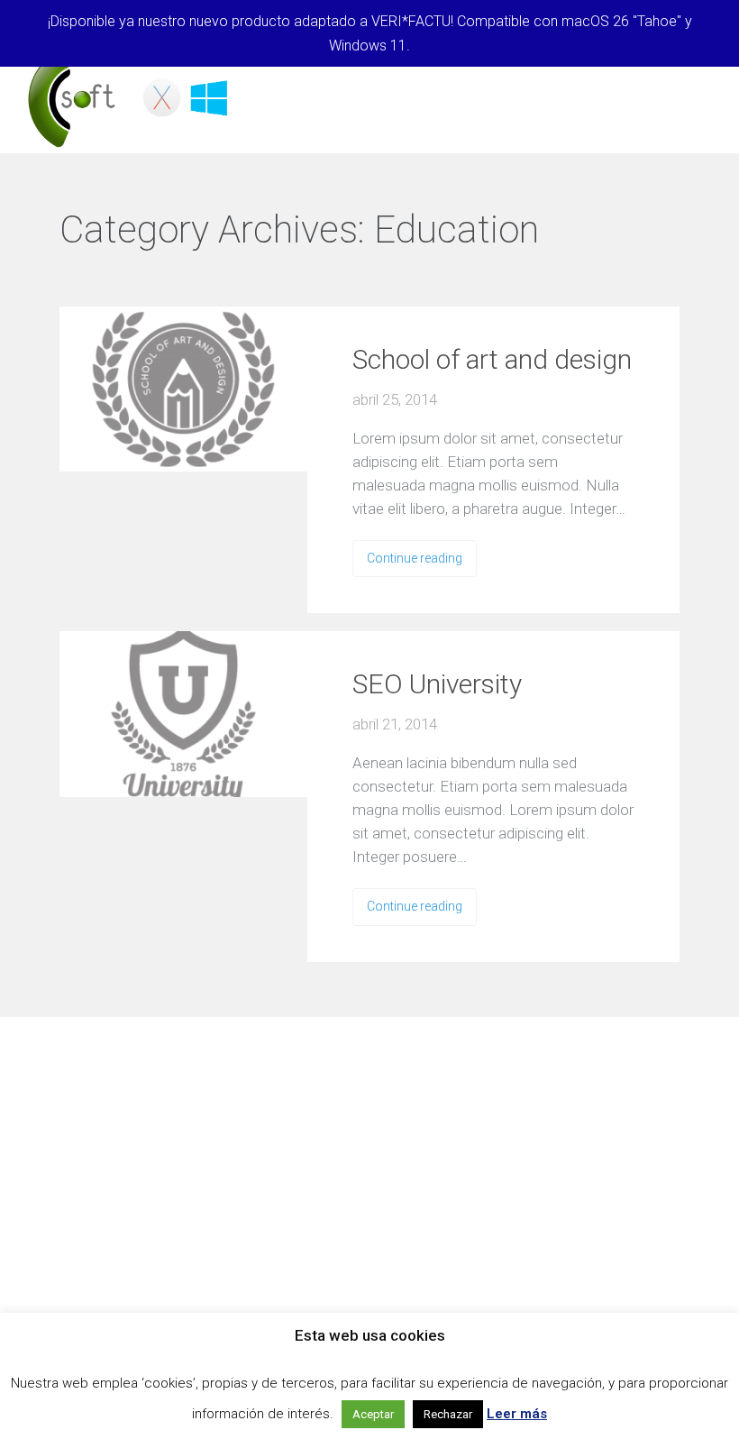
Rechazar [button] (448, 1414)
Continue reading (414, 558)
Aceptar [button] (373, 1414)
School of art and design (492, 359)
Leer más (517, 1414)
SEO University (437, 684)
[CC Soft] (131, 99)
